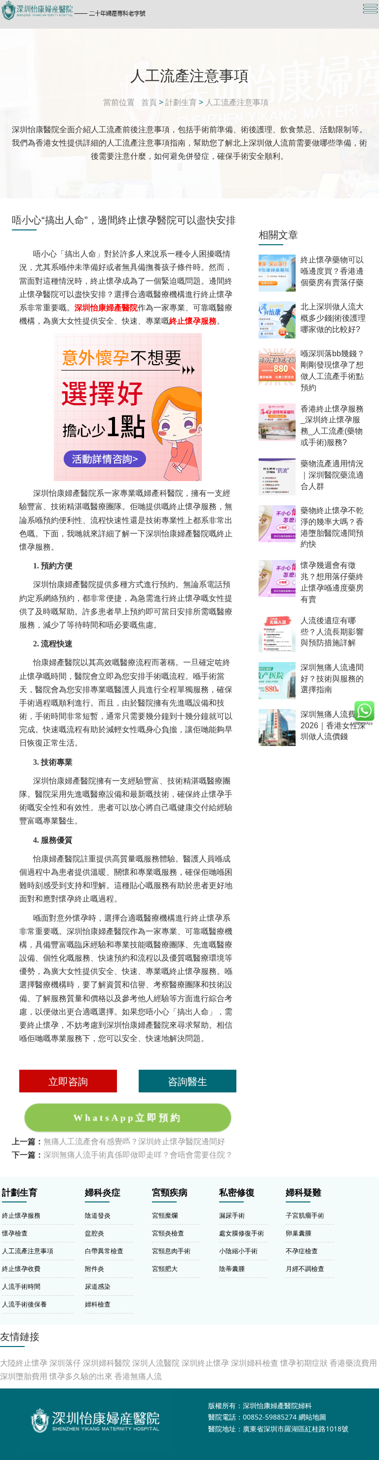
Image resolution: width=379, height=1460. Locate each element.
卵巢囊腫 (298, 1233)
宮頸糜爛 (165, 1215)
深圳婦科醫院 (106, 1362)
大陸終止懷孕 (23, 1362)
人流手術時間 (21, 1286)
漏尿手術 (232, 1215)
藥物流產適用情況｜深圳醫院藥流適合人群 (332, 474)
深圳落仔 (65, 1362)
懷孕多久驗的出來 (81, 1376)
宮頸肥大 (165, 1268)
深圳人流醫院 (156, 1362)
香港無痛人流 (138, 1376)
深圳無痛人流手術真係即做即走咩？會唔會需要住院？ (138, 1154)
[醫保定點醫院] (132, 10)
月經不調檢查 (305, 1268)
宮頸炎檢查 (168, 1233)
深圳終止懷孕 (205, 1362)
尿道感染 (98, 1286)
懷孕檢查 (15, 1233)
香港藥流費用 (353, 1362)
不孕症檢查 (302, 1250)
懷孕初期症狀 (304, 1362)
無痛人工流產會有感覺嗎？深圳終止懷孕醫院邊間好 (134, 1141)
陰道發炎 (98, 1215)
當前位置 (119, 102)
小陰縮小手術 (238, 1250)
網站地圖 (312, 1417)
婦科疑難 (303, 1193)
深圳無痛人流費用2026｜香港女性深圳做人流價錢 (333, 725)
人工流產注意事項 (236, 102)
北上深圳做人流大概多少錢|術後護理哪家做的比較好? (333, 318)
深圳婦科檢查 (254, 1362)
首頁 (149, 102)
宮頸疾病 (170, 1193)
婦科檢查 (98, 1304)
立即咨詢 (68, 1081)
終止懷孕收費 (21, 1268)
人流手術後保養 (24, 1304)
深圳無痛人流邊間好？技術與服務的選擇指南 (332, 678)
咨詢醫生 (187, 1081)
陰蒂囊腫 (232, 1268)
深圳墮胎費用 (23, 1376)
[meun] (370, 8)
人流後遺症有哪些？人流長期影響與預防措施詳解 (332, 631)
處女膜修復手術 (241, 1233)
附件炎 (94, 1268)
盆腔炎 (94, 1233)
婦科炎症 (102, 1193)
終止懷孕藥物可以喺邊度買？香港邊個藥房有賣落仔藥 (332, 271)
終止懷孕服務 (21, 1215)
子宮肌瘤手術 (305, 1215)
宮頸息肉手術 (171, 1250)
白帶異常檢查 (104, 1250)
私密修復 (237, 1193)
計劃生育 (181, 102)
